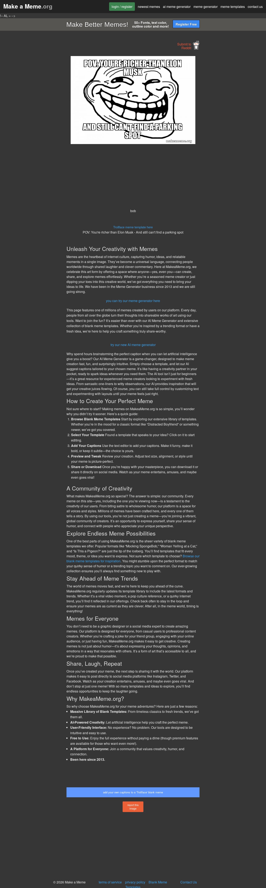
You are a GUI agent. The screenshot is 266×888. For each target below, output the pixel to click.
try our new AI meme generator (133, 344)
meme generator (205, 6)
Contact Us (188, 882)
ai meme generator (177, 6)
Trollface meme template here (133, 227)
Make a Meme (27, 6)
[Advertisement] (32, 118)
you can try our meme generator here (133, 300)
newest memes (149, 6)
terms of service (110, 882)
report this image (133, 806)
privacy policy (135, 882)
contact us (255, 6)
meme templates (232, 6)
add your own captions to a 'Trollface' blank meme (133, 792)
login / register (122, 6)
